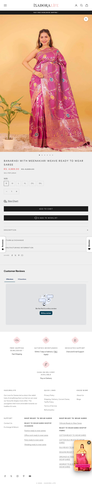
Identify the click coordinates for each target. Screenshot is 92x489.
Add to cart (46, 209)
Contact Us (8, 423)
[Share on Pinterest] (19, 255)
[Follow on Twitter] (11, 476)
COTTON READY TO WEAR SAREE (72, 435)
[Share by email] (22, 255)
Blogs (79, 399)
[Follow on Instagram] (17, 476)
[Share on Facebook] (12, 255)
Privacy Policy (49, 395)
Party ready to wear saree (33, 440)
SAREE (67, 459)
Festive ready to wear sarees (35, 431)
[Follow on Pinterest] (24, 476)
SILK (61, 447)
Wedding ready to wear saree (35, 444)
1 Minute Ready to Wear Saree (70, 423)
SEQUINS (63, 452)
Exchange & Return (11, 427)
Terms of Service (50, 406)
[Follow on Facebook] (5, 476)
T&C (55, 352)
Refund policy (49, 410)
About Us (80, 395)
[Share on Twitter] (15, 255)
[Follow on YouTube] (30, 476)
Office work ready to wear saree (36, 435)
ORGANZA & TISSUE (67, 457)
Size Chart (13, 201)
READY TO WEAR (70, 447)
